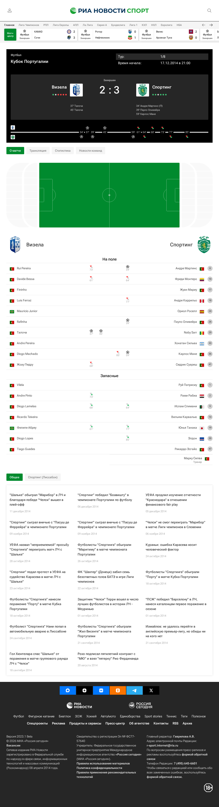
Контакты (161, 723)
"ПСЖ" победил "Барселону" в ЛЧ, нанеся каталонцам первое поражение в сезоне (176, 604)
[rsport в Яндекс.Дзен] (84, 690)
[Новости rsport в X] (151, 690)
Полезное (199, 716)
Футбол (16, 55)
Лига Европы (61, 25)
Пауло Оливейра (150, 109)
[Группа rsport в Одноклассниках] (118, 690)
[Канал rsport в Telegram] (134, 690)
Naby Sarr (190, 332)
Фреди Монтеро (186, 279)
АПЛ (75, 25)
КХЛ (144, 25)
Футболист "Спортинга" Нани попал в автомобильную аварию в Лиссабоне (38, 629)
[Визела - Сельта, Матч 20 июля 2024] (58, 94)
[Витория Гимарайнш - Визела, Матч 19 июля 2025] (63, 94)
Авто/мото (108, 716)
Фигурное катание (41, 716)
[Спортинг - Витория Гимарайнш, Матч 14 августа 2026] (155, 94)
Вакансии (13, 745)
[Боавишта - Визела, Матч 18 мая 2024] (55, 94)
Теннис (171, 716)
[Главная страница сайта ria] (95, 10)
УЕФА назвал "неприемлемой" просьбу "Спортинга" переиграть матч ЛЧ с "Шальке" (39, 549)
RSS (175, 723)
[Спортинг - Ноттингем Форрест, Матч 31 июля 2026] (160, 94)
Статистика (63, 150)
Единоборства (130, 716)
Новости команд (90, 150)
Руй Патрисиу (188, 384)
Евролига (166, 25)
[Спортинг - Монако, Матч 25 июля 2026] (163, 94)
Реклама (58, 723)
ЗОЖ (78, 716)
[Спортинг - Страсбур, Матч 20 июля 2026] (166, 94)
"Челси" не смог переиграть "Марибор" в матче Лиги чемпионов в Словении (175, 524)
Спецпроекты (37, 723)
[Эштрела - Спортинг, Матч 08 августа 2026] (158, 94)
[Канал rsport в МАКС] (68, 690)
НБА (179, 25)
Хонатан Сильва (186, 343)
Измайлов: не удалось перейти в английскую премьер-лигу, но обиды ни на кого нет (176, 631)
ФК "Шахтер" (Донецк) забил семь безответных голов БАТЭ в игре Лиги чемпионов (106, 576)
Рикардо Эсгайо (186, 449)
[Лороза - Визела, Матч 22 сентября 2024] (61, 94)
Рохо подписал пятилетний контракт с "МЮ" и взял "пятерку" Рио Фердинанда (108, 656)
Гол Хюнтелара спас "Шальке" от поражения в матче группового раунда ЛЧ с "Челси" (39, 658)
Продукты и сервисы (85, 723)
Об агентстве (139, 723)
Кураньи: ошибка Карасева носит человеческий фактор (171, 547)
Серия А (102, 25)
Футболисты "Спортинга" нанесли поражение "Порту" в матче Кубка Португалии (35, 604)
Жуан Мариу (188, 289)
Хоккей (91, 716)
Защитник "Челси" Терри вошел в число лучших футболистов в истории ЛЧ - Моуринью (108, 604)
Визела (59, 87)
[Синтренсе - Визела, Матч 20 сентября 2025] (66, 94)
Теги (184, 716)
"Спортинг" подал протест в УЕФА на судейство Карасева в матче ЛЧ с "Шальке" (37, 576)
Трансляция (38, 150)
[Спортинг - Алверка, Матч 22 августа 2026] (153, 94)
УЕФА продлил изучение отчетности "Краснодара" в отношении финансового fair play (173, 499)
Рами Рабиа (189, 395)
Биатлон (65, 716)
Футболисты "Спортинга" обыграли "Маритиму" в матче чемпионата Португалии (104, 549)
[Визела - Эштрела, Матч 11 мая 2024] (53, 94)
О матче (15, 150)
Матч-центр (10, 34)
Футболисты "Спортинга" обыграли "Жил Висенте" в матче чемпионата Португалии (104, 631)
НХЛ (154, 25)
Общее (14, 477)
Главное (9, 25)
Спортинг (162, 87)
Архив (187, 723)
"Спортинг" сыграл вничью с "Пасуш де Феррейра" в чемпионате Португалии (39, 524)
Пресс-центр (115, 723)
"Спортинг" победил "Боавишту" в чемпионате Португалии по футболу (105, 497)
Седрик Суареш (186, 364)
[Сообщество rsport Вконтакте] (101, 690)
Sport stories (153, 716)
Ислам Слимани (186, 406)
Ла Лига (88, 25)
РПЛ (46, 25)
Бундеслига (118, 25)
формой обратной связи (164, 777)
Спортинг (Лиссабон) (43, 477)
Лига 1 (133, 25)
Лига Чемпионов (29, 25)
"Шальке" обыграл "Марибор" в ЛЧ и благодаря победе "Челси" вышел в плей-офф (38, 499)
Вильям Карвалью (184, 417)
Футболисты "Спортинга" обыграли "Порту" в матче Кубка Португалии (172, 574)
